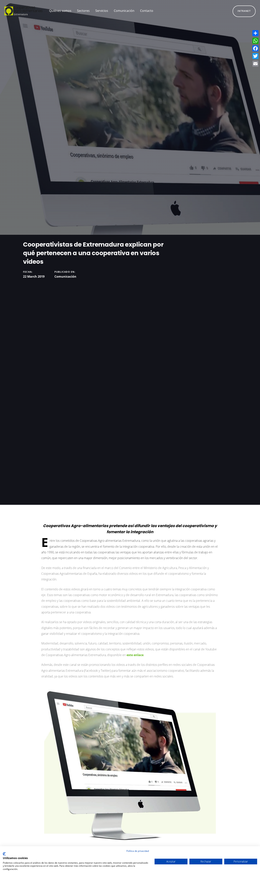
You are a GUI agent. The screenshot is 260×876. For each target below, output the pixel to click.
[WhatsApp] (255, 41)
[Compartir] (255, 33)
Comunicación (65, 276)
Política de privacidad (137, 851)
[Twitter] (255, 56)
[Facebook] (255, 48)
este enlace (135, 655)
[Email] (255, 63)
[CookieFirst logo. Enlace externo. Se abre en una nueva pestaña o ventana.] (4, 854)
